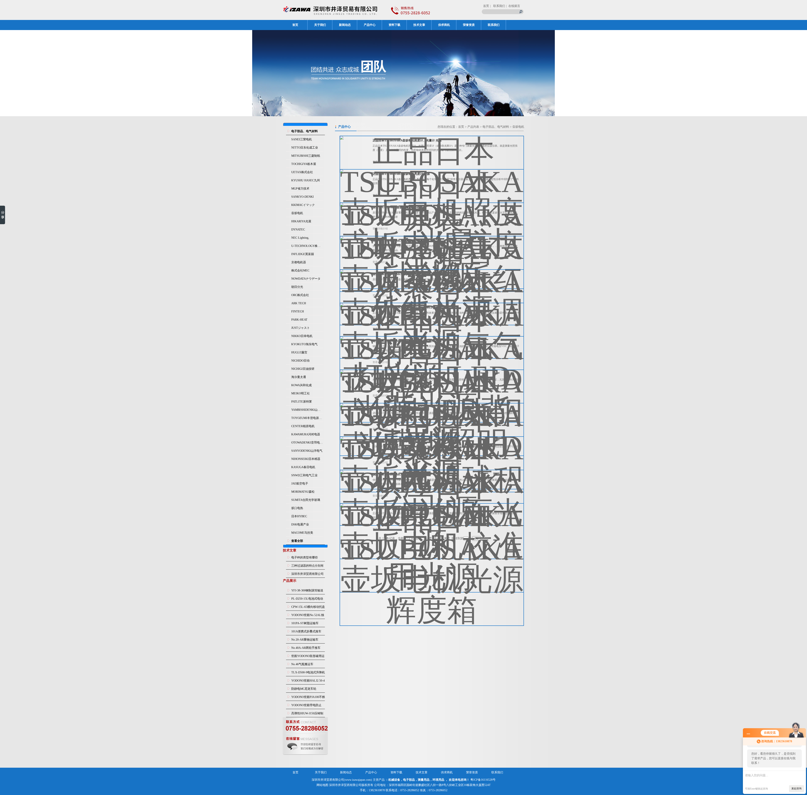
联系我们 (494, 24)
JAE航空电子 (299, 483)
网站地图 (322, 785)
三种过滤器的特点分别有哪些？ (307, 567)
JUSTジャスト (300, 327)
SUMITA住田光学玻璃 (305, 499)
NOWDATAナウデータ (305, 278)
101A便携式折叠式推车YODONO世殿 (306, 632)
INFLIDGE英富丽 (302, 254)
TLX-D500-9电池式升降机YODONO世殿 (308, 673)
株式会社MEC (300, 270)
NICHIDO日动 (300, 360)
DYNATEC (298, 229)
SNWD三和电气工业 (304, 475)
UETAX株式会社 (302, 172)
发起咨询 (796, 788)
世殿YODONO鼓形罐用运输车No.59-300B (307, 657)
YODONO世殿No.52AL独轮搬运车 (307, 616)
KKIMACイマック (303, 205)
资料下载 (394, 24)
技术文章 (419, 24)
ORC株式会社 (300, 295)
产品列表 (473, 126)
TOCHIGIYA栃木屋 (303, 164)
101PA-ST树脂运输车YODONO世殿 (305, 624)
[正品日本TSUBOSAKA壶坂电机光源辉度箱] (431, 561)
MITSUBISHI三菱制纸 (305, 155)
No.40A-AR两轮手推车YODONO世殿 (305, 649)
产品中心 (370, 24)
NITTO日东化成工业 (304, 147)
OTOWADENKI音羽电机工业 (307, 442)
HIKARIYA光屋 (301, 221)
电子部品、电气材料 (496, 126)
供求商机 (444, 24)
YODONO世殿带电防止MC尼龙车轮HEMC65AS (307, 706)
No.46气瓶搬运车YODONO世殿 (302, 665)
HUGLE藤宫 (299, 352)
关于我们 (320, 24)
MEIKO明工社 (300, 393)
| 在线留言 (513, 6)
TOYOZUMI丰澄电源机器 (307, 418)
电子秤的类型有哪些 (304, 557)
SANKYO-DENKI (302, 196)
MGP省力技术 (300, 188)
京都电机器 (298, 262)
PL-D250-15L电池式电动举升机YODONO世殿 (307, 600)
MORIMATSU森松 (303, 491)
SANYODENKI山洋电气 (306, 450)
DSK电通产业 (300, 524)
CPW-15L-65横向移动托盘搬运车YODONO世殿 (308, 608)
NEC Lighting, (300, 237)
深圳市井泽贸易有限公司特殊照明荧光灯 (307, 575)
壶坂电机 (297, 213)
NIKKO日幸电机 (302, 336)
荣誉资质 (469, 24)
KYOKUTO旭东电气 (304, 344)
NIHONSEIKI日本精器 (305, 459)
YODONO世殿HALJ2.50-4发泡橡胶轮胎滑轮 (308, 681)
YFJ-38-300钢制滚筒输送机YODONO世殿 (307, 591)
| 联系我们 (497, 6)
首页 (486, 6)
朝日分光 (297, 286)
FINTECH (297, 311)
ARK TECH (298, 303)
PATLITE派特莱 (301, 401)
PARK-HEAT (299, 319)
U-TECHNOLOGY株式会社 (307, 245)
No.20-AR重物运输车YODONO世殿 (304, 641)
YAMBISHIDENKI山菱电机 (307, 409)
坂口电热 (297, 508)
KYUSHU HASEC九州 (305, 180)
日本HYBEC (299, 516)
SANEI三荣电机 (301, 139)
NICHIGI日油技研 (302, 368)
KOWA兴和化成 (301, 385)
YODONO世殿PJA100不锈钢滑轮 (308, 698)
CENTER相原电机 (303, 426)
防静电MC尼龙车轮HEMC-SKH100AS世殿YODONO (306, 690)
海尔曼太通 (298, 377)
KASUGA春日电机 (303, 467)
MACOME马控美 (302, 532)
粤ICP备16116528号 (483, 779)
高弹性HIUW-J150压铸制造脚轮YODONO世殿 (307, 714)
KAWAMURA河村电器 (305, 434)
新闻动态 (345, 24)
